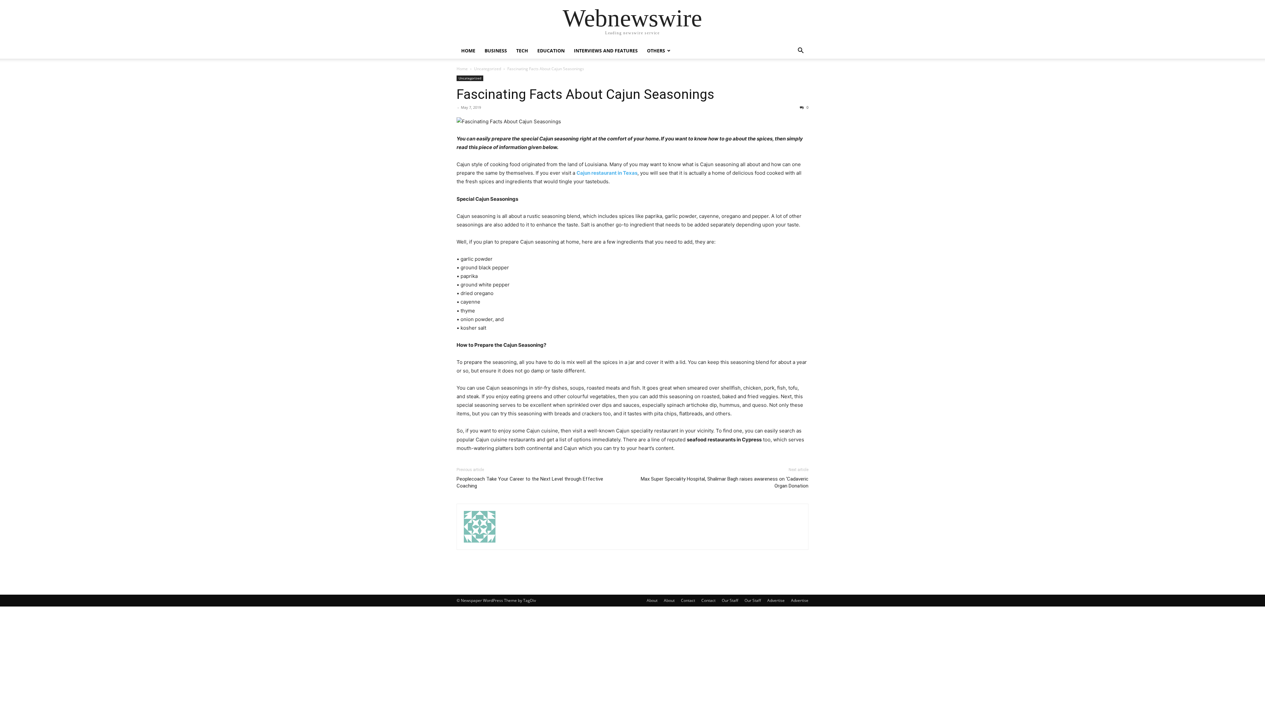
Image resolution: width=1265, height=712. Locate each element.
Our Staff (730, 600)
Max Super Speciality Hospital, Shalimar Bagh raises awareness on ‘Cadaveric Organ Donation (724, 482)
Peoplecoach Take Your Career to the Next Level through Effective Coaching (530, 482)
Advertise (776, 600)
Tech (522, 50)
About (652, 600)
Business (496, 50)
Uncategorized (487, 69)
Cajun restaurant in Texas (606, 173)
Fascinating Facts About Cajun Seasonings (585, 94)
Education (551, 50)
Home (468, 50)
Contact (688, 600)
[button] (800, 51)
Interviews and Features (606, 50)
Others (656, 50)
